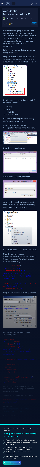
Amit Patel (10, 18)
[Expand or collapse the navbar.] (2, 3)
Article (34, 23)
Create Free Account (12, 463)
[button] (36, 3)
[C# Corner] (8, 3)
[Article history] (16, 18)
